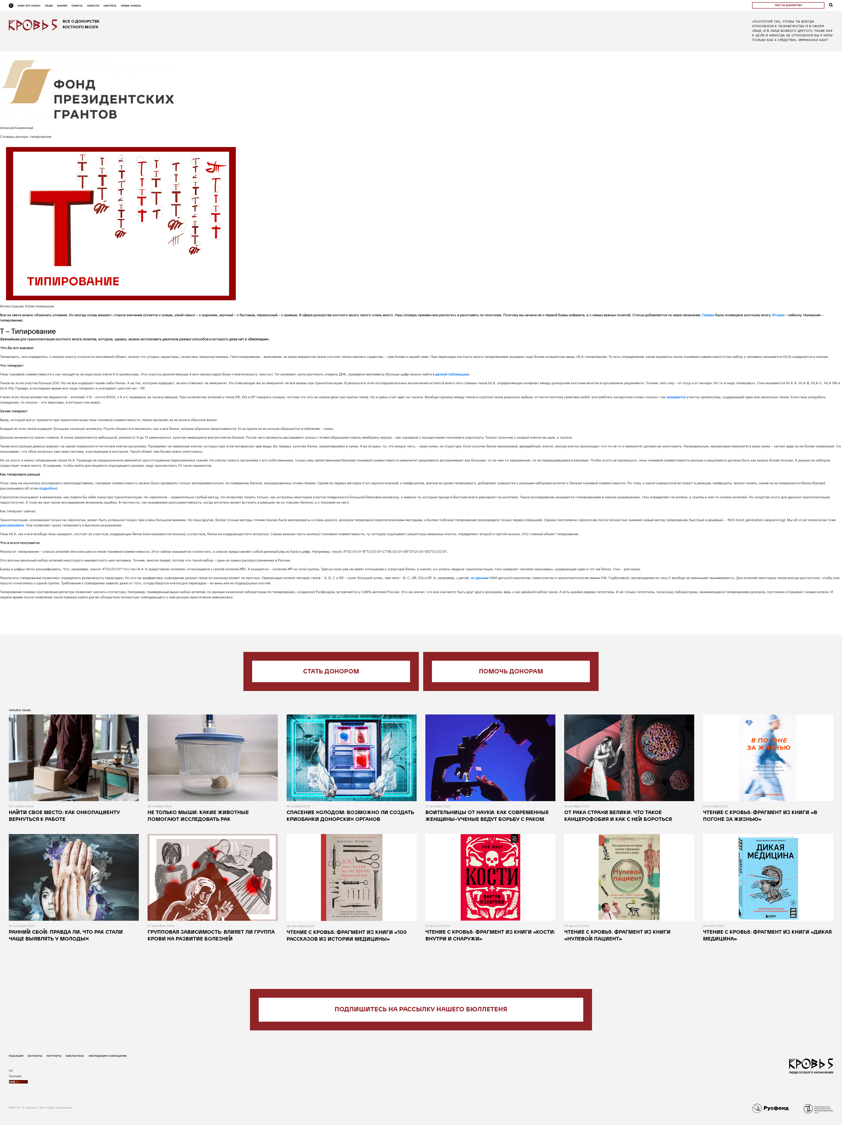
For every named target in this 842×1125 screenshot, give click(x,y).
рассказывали (12, 524)
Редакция (16, 1055)
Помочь (77, 5)
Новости (93, 5)
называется (676, 396)
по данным (479, 577)
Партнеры (54, 1055)
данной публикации (451, 373)
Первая (708, 314)
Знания (62, 5)
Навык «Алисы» (131, 5)
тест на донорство (788, 5)
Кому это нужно (29, 5)
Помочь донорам (511, 672)
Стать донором (331, 672)
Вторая (778, 314)
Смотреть (109, 5)
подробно (47, 487)
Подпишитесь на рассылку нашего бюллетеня (421, 1010)
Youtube (15, 1075)
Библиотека (75, 1055)
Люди (49, 5)
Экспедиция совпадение (108, 1055)
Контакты (35, 1055)
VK (11, 1070)
